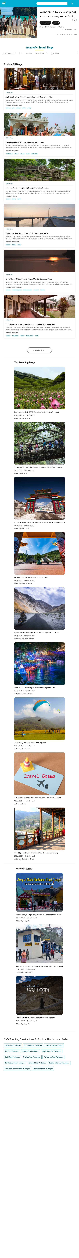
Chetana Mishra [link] (27, 694)
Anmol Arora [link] (15, 241)
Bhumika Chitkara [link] (17, 105)
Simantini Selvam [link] (64, 29)
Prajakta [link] (14, 196)
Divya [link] (24, 804)
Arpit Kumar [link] (15, 150)
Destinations (7, 53)
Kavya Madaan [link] (27, 583)
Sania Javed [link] (26, 418)
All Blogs (29, 53)
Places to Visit (39, 53)
